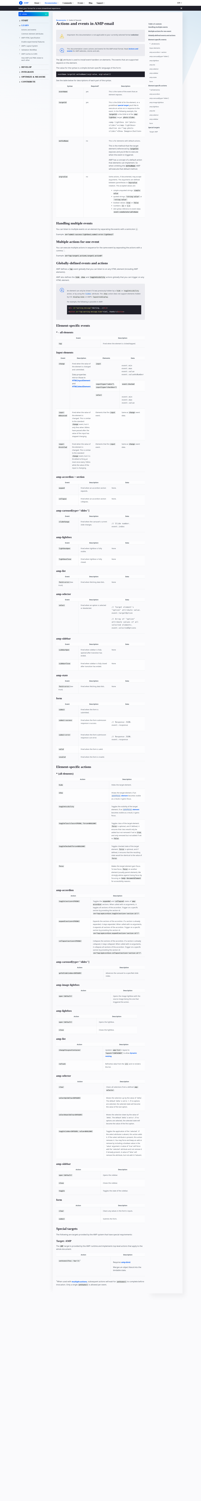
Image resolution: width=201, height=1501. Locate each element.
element (120, 796)
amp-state (153, 77)
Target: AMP (153, 132)
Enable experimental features (33, 42)
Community (67, 3)
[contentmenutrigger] (164, 24)
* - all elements (154, 44)
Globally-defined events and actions (161, 36)
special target (123, 105)
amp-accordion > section (157, 52)
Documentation (51, 3)
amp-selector (154, 69)
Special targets (154, 128)
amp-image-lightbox (156, 102)
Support (100, 3)
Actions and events (28, 30)
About (36, 3)
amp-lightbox (154, 61)
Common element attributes (32, 34)
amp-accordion (154, 94)
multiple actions (79, 1281)
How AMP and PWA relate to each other (32, 59)
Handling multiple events (158, 27)
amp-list (152, 65)
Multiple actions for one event (159, 31)
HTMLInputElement (81, 380)
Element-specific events (157, 40)
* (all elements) (154, 90)
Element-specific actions (157, 86)
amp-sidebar (153, 73)
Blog (90, 3)
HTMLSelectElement (81, 386)
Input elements (154, 48)
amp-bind (125, 1262)
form (151, 82)
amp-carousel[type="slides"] (159, 56)
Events (80, 3)
